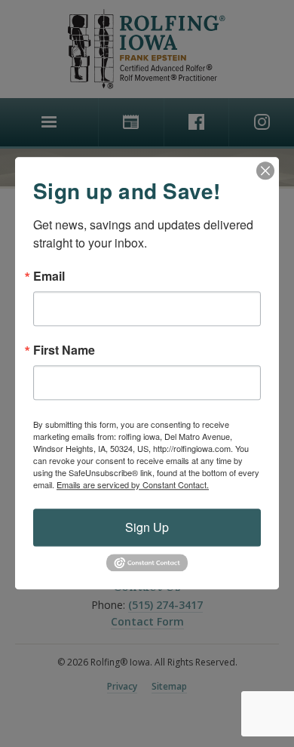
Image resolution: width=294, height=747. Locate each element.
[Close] (265, 170)
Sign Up (147, 527)
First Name (64, 350)
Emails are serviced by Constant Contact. (133, 484)
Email (49, 276)
